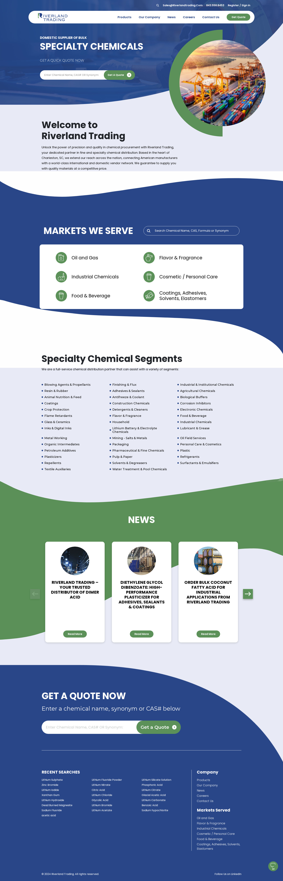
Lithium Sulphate (52, 780)
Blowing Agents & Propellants (67, 385)
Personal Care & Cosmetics (200, 444)
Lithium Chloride (102, 795)
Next (248, 594)
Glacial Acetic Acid (154, 795)
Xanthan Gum (50, 795)
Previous (35, 594)
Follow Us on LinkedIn (228, 874)
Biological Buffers (193, 397)
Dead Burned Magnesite (57, 805)
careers (189, 17)
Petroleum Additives (60, 450)
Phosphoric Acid (152, 785)
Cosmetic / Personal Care (216, 834)
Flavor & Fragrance (126, 416)
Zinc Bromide (50, 785)
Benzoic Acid (150, 805)
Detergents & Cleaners (130, 409)
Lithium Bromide (102, 805)
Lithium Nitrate (101, 785)
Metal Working (55, 438)
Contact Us (205, 801)
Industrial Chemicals (195, 422)
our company (149, 17)
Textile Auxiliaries (57, 469)
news (172, 17)
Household (120, 422)
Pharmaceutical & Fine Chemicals (138, 450)
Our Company (207, 785)
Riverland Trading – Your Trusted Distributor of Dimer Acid (75, 590)
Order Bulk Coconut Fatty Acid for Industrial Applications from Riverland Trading (208, 592)
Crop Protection (56, 409)
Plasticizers (52, 457)
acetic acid (49, 815)
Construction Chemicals (130, 403)
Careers (203, 796)
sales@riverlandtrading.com (183, 5)
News (201, 790)
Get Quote (238, 17)
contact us (210, 17)
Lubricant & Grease (195, 428)
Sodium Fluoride (52, 810)
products (124, 17)
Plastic (185, 450)
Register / (234, 5)
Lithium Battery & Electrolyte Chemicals (134, 430)
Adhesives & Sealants (128, 391)
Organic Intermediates (61, 444)
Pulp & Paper (122, 457)
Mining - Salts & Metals (129, 438)
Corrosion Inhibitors (195, 403)
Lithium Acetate (102, 810)
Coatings (51, 403)
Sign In (246, 5)
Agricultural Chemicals (197, 391)
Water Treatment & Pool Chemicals (139, 469)
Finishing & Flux (124, 385)
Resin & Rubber (56, 391)
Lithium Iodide (50, 790)
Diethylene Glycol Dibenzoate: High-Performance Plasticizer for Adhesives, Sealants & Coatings (142, 595)
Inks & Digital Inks (57, 428)
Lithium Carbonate (154, 800)
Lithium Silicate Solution (156, 780)
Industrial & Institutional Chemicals (207, 385)
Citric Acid (98, 790)
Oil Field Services (193, 438)
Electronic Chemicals (196, 409)
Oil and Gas (205, 818)
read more (75, 634)
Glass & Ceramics (57, 422)
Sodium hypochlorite (155, 810)
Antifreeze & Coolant (128, 397)
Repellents (52, 463)
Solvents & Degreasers (129, 463)
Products (203, 780)
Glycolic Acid (100, 800)
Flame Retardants (58, 416)
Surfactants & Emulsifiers (199, 463)
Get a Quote (116, 75)
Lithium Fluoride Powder (107, 780)
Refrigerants (189, 457)
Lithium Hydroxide (53, 800)
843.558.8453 (215, 5)
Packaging (120, 444)
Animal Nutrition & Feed (62, 397)
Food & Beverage (193, 416)
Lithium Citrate (151, 790)
